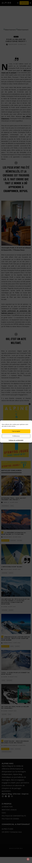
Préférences (16, 436)
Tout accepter (16, 431)
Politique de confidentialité (16, 440)
